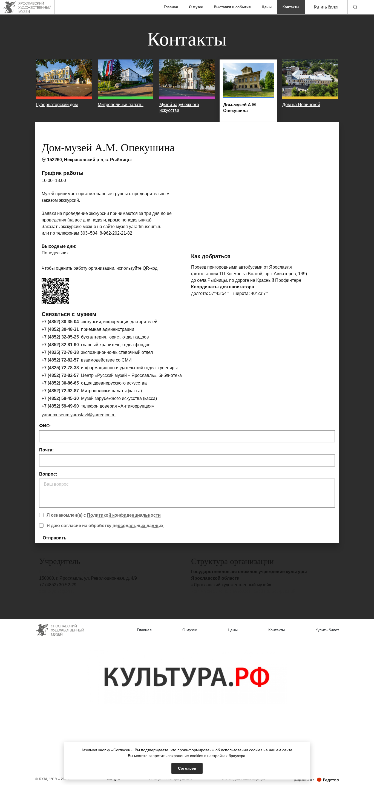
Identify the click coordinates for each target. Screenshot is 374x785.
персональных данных (138, 525)
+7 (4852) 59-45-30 (60, 398)
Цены (267, 7)
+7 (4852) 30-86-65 (60, 383)
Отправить (55, 538)
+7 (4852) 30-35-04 (60, 321)
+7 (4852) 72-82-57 (60, 360)
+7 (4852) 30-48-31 (60, 329)
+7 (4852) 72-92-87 (60, 390)
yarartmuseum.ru (145, 226)
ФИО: (45, 425)
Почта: (46, 450)
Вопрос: (48, 474)
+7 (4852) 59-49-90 (60, 406)
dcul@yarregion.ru (57, 591)
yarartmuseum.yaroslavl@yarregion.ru (79, 415)
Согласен (187, 768)
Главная (171, 7)
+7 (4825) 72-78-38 (60, 352)
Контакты (291, 7)
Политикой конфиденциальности (124, 515)
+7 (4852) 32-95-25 (60, 337)
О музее (196, 7)
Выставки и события (232, 7)
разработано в (316, 779)
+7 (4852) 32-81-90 (60, 344)
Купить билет (326, 7)
